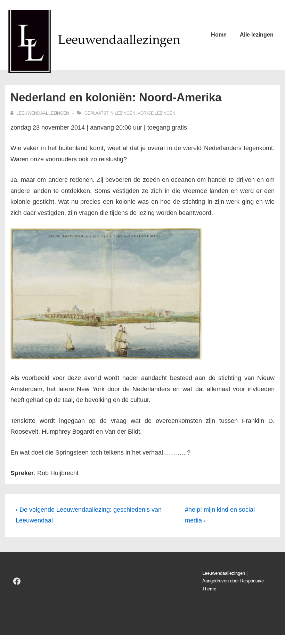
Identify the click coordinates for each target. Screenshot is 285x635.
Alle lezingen (257, 35)
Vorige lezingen (157, 113)
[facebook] (17, 581)
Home (219, 35)
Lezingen (125, 113)
